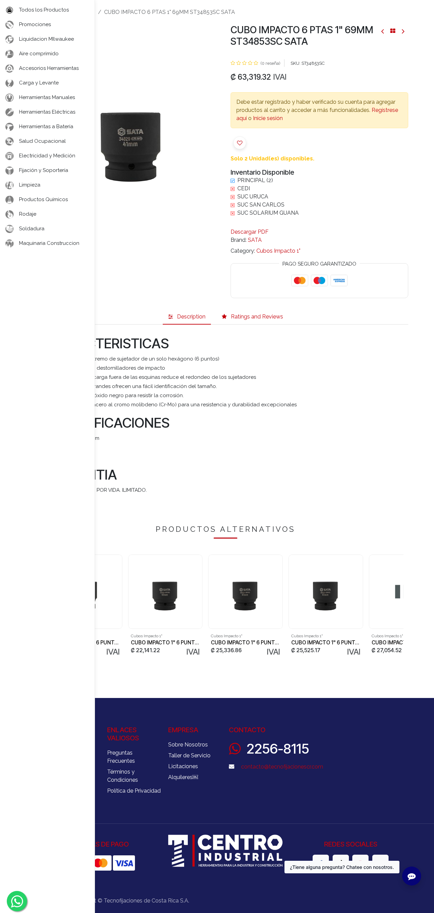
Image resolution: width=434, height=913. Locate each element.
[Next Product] (402, 31)
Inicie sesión (268, 118)
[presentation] (401, 606)
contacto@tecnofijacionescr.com (282, 766)
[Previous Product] (383, 31)
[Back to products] (393, 30)
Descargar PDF (250, 232)
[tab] (187, 316)
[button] (239, 142)
